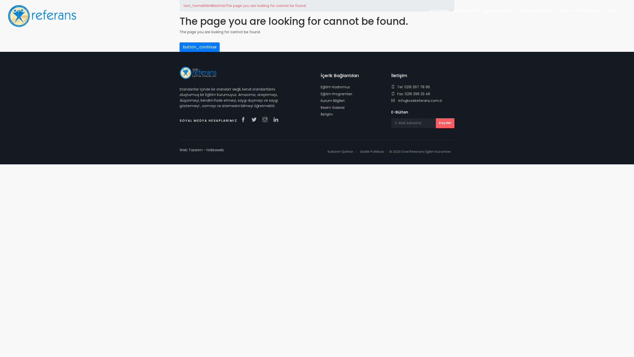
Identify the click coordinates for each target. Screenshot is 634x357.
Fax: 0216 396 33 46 (413, 93)
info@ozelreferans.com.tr (419, 100)
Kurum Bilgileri (332, 100)
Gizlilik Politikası (372, 151)
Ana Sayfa (439, 10)
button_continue (199, 47)
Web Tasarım (191, 150)
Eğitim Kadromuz (335, 87)
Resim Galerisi (332, 107)
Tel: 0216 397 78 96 (413, 87)
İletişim (327, 114)
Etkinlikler (565, 10)
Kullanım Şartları (340, 151)
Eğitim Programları (336, 93)
